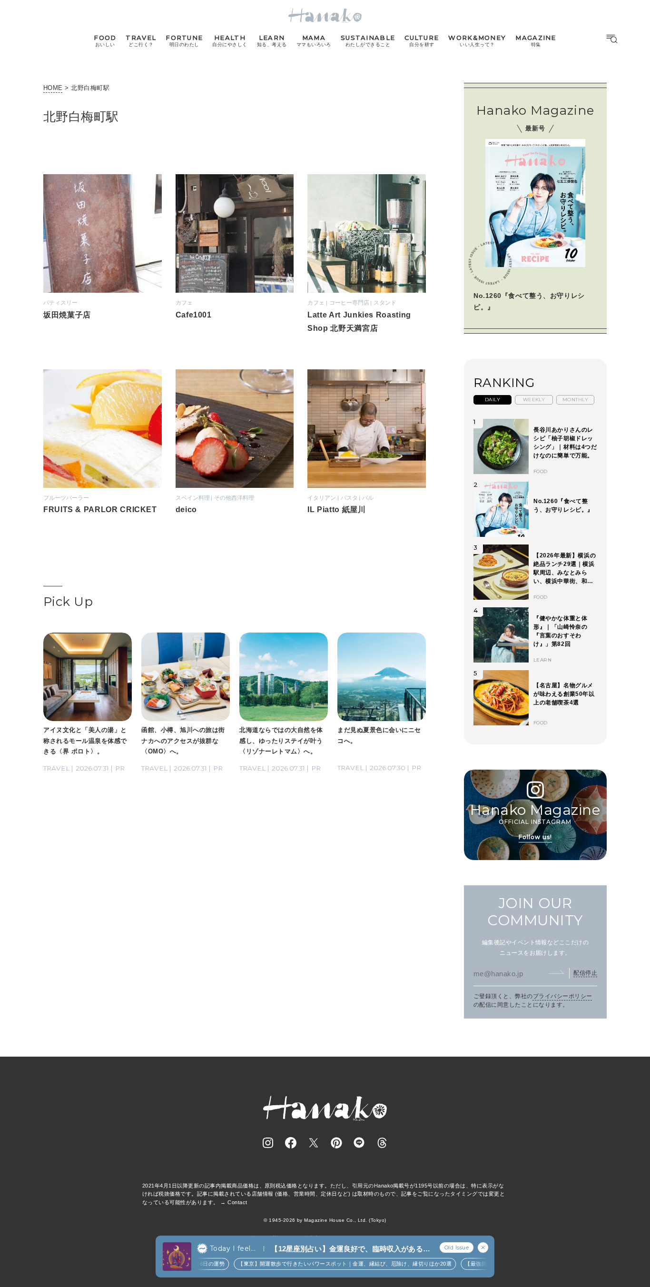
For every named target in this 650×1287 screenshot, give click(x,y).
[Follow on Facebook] (290, 1142)
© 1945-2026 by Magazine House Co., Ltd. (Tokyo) (325, 1220)
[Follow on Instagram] (267, 1142)
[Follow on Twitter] (313, 1142)
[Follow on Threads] (382, 1142)
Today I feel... (233, 1248)
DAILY (492, 399)
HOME (53, 87)
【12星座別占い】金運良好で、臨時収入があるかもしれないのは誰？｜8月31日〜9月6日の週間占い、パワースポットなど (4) (350, 1249)
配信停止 (585, 973)
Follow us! (535, 837)
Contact (237, 1202)
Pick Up (68, 601)
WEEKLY (534, 399)
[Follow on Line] (359, 1142)
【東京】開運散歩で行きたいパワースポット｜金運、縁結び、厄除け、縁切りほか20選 (327, 1264)
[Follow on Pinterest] (336, 1142)
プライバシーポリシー (562, 996)
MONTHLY (575, 399)
